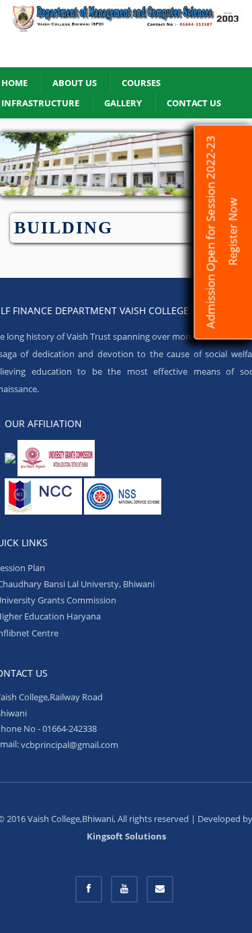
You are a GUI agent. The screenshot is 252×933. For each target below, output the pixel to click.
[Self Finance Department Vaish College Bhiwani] (126, 33)
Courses (141, 83)
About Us (74, 83)
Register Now (233, 232)
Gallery (123, 103)
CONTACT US (194, 103)
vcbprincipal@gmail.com (69, 745)
